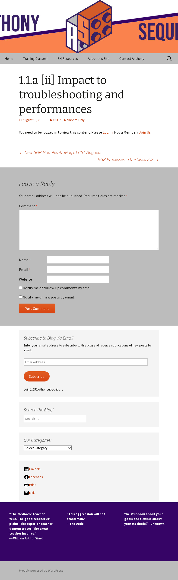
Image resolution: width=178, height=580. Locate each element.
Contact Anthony (131, 58)
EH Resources (67, 58)
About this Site (98, 58)
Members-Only (74, 120)
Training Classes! (35, 58)
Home (9, 58)
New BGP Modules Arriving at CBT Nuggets (60, 152)
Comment (28, 206)
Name (25, 259)
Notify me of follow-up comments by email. (57, 287)
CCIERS (58, 120)
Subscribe (36, 376)
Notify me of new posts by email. (49, 297)
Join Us (145, 132)
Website (25, 279)
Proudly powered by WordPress (41, 570)
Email (25, 269)
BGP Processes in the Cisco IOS (128, 159)
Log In (108, 132)
